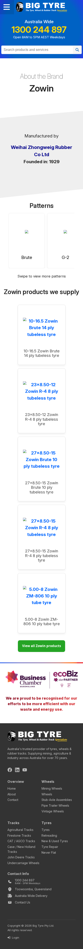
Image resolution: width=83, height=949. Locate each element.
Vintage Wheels (53, 811)
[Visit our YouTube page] (24, 770)
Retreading (49, 835)
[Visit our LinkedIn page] (17, 770)
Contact (12, 800)
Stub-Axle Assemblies (57, 800)
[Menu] (7, 7)
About (11, 794)
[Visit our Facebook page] (9, 770)
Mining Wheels (52, 788)
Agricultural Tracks (20, 830)
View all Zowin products (41, 646)
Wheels (47, 794)
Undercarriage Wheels (23, 863)
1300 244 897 (39, 29)
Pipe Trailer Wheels (55, 805)
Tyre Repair (50, 847)
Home (11, 788)
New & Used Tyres (55, 841)
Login (15, 937)
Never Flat (49, 852)
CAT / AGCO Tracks (21, 841)
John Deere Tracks (21, 857)
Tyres (46, 830)
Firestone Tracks (19, 835)
